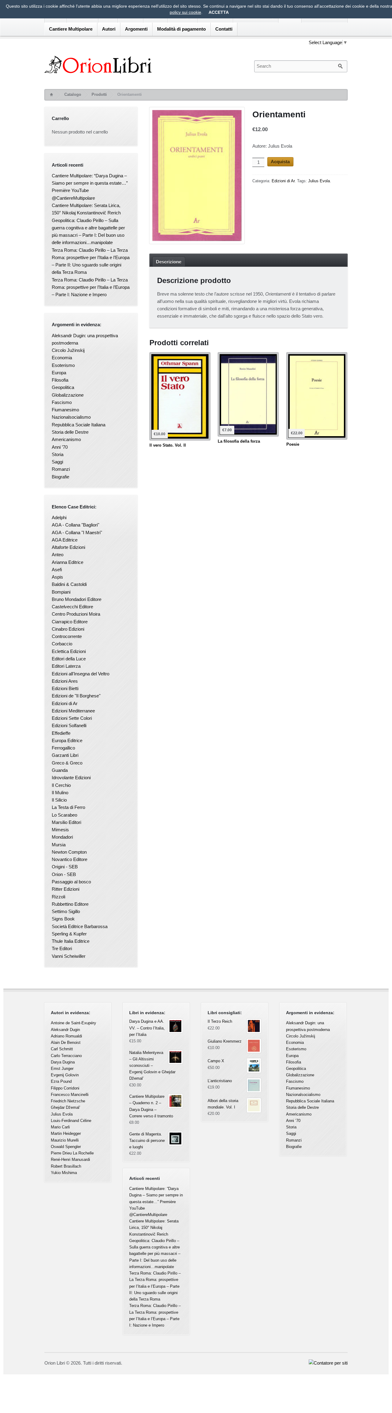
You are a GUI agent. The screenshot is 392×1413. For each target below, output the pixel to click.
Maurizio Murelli (65, 1140)
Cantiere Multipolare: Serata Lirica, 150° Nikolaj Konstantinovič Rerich (154, 1227)
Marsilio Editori (66, 822)
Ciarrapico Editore (70, 621)
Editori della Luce (69, 658)
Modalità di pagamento (181, 29)
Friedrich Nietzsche (68, 1101)
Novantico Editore (69, 859)
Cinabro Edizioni (68, 629)
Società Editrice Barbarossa (79, 926)
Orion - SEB (64, 874)
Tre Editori (62, 948)
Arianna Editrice (67, 562)
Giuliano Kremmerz (225, 1041)
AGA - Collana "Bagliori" (75, 524)
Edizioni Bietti (65, 688)
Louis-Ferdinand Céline (71, 1120)
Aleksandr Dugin (65, 1029)
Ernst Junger (62, 1068)
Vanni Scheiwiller (68, 956)
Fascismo (62, 402)
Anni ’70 (60, 447)
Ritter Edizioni (65, 889)
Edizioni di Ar (283, 181)
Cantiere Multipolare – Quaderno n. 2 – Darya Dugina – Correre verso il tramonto (151, 1106)
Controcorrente (67, 636)
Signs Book (63, 918)
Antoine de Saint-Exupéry (73, 1023)
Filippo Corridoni (65, 1088)
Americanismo (66, 439)
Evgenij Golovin (65, 1075)
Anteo (57, 554)
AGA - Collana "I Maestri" (77, 532)
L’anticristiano (220, 1081)
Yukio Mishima (64, 1172)
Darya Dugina (63, 1062)
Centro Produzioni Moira (76, 614)
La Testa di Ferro (68, 807)
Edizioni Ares (65, 681)
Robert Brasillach (66, 1166)
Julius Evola (319, 181)
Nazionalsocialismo (71, 417)
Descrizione (168, 261)
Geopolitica (63, 387)
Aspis (57, 577)
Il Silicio (59, 800)
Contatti (223, 29)
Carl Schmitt (62, 1049)
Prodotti (99, 94)
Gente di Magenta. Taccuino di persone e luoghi (147, 1140)
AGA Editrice (64, 539)
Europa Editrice (67, 740)
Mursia (59, 844)
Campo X (216, 1061)
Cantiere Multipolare (70, 29)
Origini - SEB (65, 866)
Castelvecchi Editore (72, 606)
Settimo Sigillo (66, 911)
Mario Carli (60, 1127)
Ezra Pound (61, 1081)
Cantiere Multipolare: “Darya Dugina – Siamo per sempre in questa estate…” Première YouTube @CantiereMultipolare (156, 1201)
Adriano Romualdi (66, 1036)
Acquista (280, 161)
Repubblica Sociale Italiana (78, 424)
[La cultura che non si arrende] (143, 64)
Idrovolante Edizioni (71, 777)
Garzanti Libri (65, 755)
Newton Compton (69, 852)
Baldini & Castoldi (69, 584)
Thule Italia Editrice (70, 941)
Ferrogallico (63, 747)
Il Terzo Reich (220, 1021)
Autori (108, 29)
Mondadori (62, 837)
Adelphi (59, 517)
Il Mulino (60, 792)
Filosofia (60, 380)
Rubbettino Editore (70, 904)
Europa (59, 372)
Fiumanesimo (65, 409)
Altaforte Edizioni (68, 547)
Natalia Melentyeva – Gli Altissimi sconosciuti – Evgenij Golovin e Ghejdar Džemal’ (152, 1065)
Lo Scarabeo (64, 815)
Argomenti (136, 29)
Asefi (57, 569)
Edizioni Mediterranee (73, 710)
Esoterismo (63, 365)
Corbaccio (62, 643)
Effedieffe (61, 733)
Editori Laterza (66, 666)
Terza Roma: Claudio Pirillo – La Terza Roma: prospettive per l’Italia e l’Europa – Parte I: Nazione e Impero (91, 287)
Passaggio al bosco (71, 881)
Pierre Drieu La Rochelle (72, 1153)
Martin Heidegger (66, 1133)
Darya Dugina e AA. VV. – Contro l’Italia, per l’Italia (147, 1028)
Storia (57, 454)
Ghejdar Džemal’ (65, 1107)
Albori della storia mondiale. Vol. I (223, 1103)
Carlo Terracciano (66, 1055)
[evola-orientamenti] (197, 176)
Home (51, 94)
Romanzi (61, 469)
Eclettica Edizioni (69, 651)
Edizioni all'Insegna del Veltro (80, 673)
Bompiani (61, 592)
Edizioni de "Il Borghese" (76, 695)
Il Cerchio (61, 785)
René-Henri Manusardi (70, 1159)
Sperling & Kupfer (69, 933)
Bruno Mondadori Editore (76, 599)
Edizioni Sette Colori (72, 718)
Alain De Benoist (66, 1042)
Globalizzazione (68, 395)
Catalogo (72, 94)
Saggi (57, 461)
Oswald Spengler (66, 1146)
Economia (62, 357)
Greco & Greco (67, 762)
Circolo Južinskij (68, 350)
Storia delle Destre (70, 432)
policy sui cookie (185, 12)
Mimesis (60, 829)
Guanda (60, 770)
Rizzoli (58, 896)
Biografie (60, 476)
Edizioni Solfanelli (69, 725)
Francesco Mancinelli (70, 1094)
